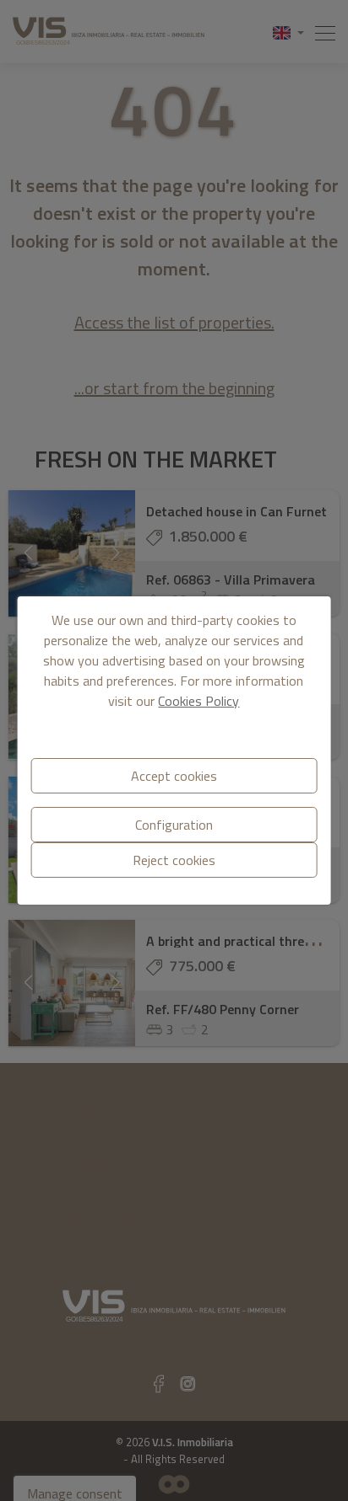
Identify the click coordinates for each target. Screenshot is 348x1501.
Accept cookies (174, 776)
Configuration (174, 825)
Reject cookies (174, 860)
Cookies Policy (198, 701)
